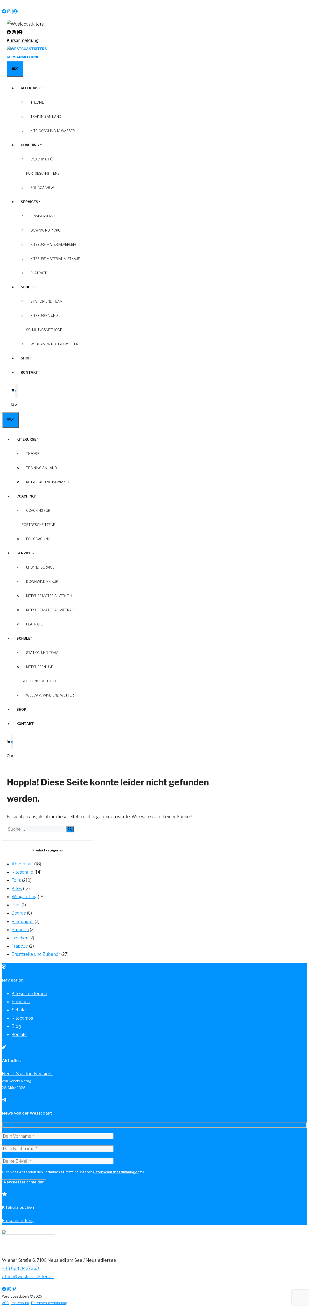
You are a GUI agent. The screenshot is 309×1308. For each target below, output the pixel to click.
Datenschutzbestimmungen (116, 1172)
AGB (5, 1303)
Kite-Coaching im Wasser (52, 131)
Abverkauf (22, 863)
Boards (19, 913)
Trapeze (20, 946)
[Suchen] (70, 829)
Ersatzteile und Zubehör (36, 954)
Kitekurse (31, 88)
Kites (17, 888)
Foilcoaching (42, 188)
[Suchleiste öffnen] (14, 405)
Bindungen (23, 921)
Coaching (30, 145)
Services (29, 202)
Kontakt (29, 372)
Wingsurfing (24, 896)
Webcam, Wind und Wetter (54, 344)
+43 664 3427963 (20, 1268)
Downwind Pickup (46, 230)
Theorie (37, 102)
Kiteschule (22, 872)
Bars (16, 904)
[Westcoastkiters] (27, 49)
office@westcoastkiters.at (28, 1276)
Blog (16, 1026)
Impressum (20, 1303)
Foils (16, 880)
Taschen (20, 937)
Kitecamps (22, 1018)
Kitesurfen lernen (29, 993)
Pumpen (20, 929)
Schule (28, 287)
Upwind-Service (44, 216)
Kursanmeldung (23, 40)
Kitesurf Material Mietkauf (55, 259)
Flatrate (38, 273)
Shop (26, 358)
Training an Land (45, 116)
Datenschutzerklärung (49, 1303)
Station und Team (46, 301)
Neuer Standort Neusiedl (27, 1073)
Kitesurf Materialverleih (53, 244)
